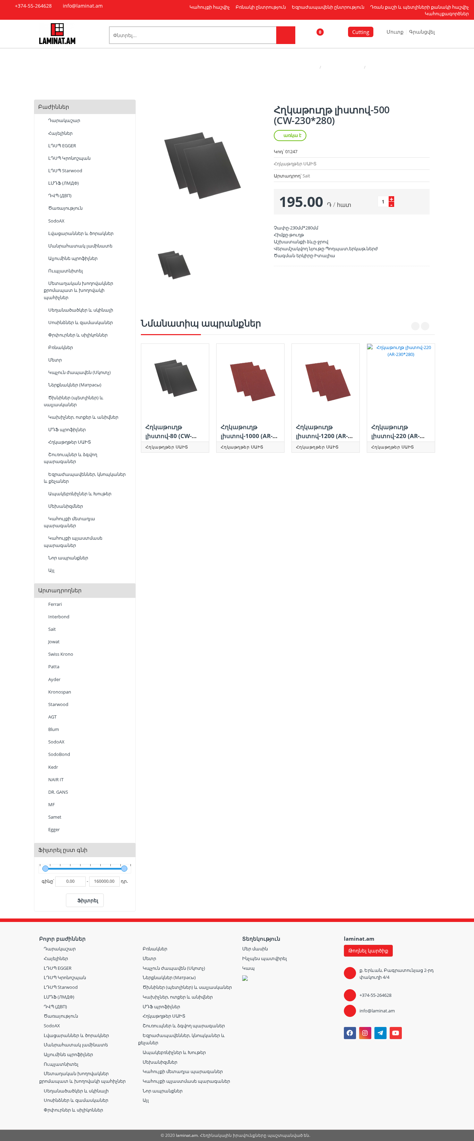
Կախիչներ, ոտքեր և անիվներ (82, 417)
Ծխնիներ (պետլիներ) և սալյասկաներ (73, 401)
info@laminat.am (377, 1011)
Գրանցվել (422, 31)
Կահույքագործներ (447, 13)
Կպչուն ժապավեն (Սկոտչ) (79, 372)
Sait (51, 629)
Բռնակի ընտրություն (261, 7)
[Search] (285, 35)
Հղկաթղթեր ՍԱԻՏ (342, 67)
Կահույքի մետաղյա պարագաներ (69, 522)
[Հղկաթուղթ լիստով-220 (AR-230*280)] (401, 380)
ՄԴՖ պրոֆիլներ (66, 429)
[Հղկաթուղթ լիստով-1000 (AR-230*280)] (250, 380)
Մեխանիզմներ (65, 506)
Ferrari (54, 604)
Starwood (57, 704)
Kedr (52, 767)
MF (51, 804)
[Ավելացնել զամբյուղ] (404, 201)
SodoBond (58, 754)
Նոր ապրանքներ (67, 558)
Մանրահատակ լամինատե (79, 246)
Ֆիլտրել (87, 900)
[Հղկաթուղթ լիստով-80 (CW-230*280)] (175, 380)
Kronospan (59, 692)
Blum (53, 729)
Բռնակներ (60, 347)
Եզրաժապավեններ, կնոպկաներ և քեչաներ (85, 477)
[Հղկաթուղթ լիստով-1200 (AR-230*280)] (325, 380)
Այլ (50, 570)
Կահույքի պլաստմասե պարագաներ (73, 541)
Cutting (360, 31)
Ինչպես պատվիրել (264, 958)
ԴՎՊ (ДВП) (59, 195)
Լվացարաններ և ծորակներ (80, 233)
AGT (52, 717)
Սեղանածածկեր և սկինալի (80, 310)
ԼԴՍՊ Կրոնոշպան (69, 158)
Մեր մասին (255, 949)
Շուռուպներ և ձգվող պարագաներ (70, 457)
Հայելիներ (60, 133)
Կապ (248, 968)
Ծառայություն (65, 208)
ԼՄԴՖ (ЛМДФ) (63, 183)
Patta (53, 666)
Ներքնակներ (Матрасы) (74, 385)
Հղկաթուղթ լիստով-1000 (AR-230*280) (246, 436)
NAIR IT (55, 779)
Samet (54, 817)
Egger (53, 829)
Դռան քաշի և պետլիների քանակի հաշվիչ (419, 7)
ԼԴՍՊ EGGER (61, 145)
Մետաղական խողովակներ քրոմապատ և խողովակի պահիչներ (78, 290)
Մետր (54, 360)
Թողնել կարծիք (368, 950)
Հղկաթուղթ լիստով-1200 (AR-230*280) (322, 436)
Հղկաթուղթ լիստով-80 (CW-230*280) (168, 436)
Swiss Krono (60, 654)
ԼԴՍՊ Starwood (64, 170)
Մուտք (396, 31)
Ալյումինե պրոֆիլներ (72, 258)
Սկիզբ (310, 67)
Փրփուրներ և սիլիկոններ (77, 335)
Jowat (53, 641)
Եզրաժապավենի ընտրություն (328, 7)
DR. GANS (57, 792)
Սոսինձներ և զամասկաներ (80, 322)
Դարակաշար (63, 120)
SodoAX (56, 221)
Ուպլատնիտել (65, 271)
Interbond (58, 616)
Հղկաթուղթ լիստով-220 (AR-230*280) (395, 436)
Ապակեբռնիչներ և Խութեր (79, 493)
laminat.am (187, 1135)
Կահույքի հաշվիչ (209, 7)
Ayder (53, 679)
